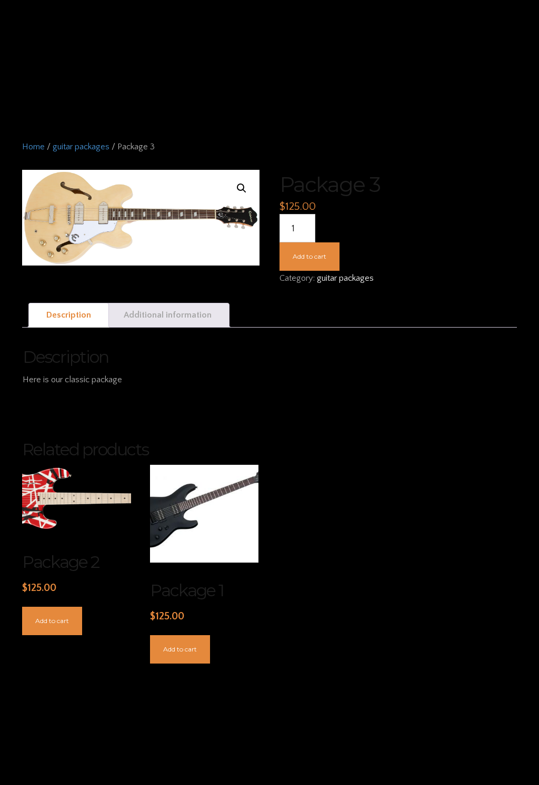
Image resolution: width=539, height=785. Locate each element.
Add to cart (309, 256)
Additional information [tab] (168, 315)
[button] (241, 188)
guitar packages (81, 146)
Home (33, 146)
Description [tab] (68, 315)
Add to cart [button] (52, 621)
